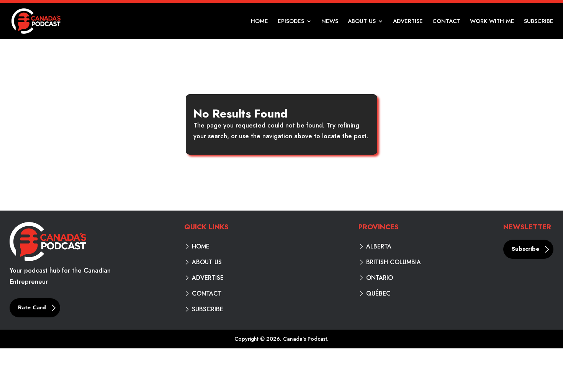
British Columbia (393, 262)
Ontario (379, 278)
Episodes (291, 21)
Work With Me (492, 21)
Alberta (378, 246)
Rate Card (32, 307)
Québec (378, 293)
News (329, 21)
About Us (362, 21)
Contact (446, 21)
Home (259, 21)
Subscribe (538, 21)
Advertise (408, 21)
